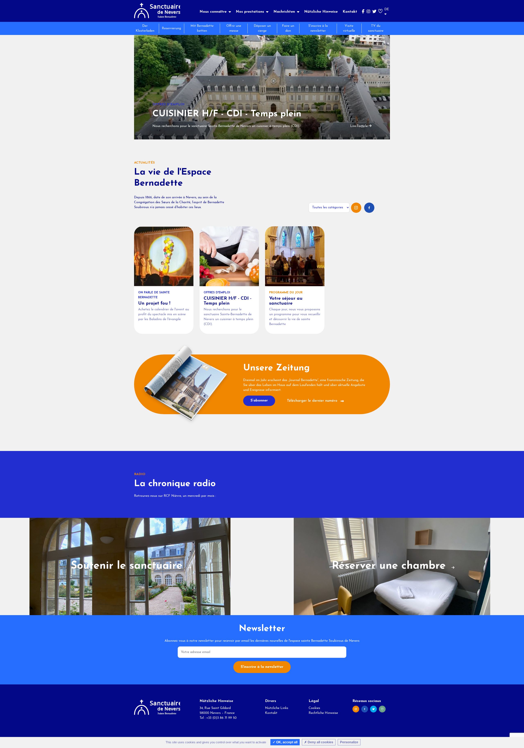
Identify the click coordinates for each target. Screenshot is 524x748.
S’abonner (259, 401)
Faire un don (288, 28)
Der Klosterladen (145, 28)
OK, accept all (286, 742)
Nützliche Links (276, 708)
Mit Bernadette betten (202, 28)
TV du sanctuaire (375, 28)
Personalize (349, 742)
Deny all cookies (320, 742)
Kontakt (350, 12)
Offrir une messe (233, 28)
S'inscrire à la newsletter (318, 28)
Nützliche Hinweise (321, 12)
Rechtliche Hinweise (323, 713)
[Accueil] (157, 11)
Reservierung (171, 28)
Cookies (314, 708)
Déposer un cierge (262, 28)
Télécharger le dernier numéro (313, 401)
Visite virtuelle (349, 28)
